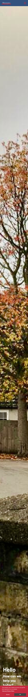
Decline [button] (8, 694)
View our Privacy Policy (8, 691)
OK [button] (20, 694)
